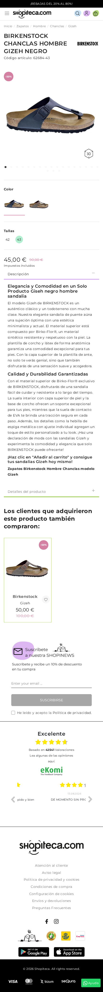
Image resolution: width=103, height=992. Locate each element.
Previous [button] (13, 799)
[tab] (51, 273)
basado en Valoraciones (51, 750)
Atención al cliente (51, 865)
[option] (51, 799)
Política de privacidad (72, 713)
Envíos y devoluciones (51, 901)
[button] (5, 167)
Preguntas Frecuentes (51, 908)
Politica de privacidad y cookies (52, 879)
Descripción (18, 274)
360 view (90, 153)
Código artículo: (18, 58)
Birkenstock (25, 596)
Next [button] (90, 799)
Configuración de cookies (51, 894)
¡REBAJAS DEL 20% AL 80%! (51, 3)
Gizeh (25, 603)
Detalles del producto (27, 491)
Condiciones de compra (51, 887)
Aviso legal (51, 872)
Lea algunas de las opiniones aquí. (51, 758)
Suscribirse (51, 700)
